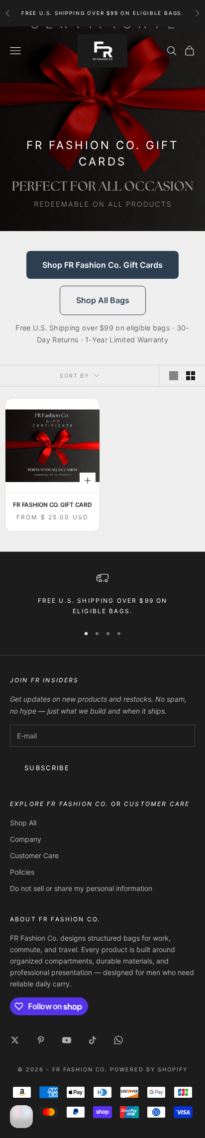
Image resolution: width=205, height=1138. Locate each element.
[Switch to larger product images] (173, 375)
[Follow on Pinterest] (41, 1040)
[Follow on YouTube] (67, 1040)
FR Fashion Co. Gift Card (52, 504)
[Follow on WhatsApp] (118, 1040)
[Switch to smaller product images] (190, 375)
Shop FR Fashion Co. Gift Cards (102, 265)
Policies (22, 872)
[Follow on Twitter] (15, 1040)
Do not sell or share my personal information (81, 888)
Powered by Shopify (149, 1069)
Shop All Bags (102, 300)
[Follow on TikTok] (93, 1040)
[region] (102, 594)
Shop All (23, 822)
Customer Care (34, 855)
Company (25, 839)
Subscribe (47, 768)
